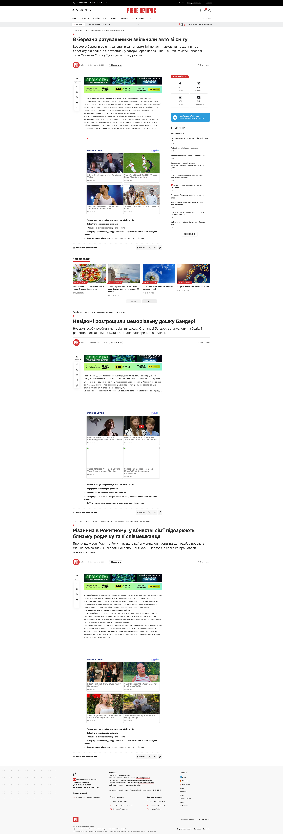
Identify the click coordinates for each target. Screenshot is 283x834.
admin (83, 65)
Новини (77, 34)
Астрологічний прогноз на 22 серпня (193, 286)
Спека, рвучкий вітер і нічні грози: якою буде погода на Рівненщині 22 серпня (123, 289)
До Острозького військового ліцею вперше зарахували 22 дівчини (115, 238)
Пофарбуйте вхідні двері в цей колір (102, 224)
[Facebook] (180, 87)
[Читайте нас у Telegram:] (175, 117)
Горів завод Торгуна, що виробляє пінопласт (187, 195)
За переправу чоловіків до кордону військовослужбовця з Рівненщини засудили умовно (187, 165)
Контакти (209, 3)
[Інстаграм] (86, 10)
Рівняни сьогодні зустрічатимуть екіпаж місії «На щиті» (110, 220)
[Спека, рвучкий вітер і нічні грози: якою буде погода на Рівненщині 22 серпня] (124, 273)
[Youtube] (199, 100)
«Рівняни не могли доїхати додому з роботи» (106, 228)
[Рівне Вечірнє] (75, 819)
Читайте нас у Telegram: (189, 116)
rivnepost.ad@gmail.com (133, 785)
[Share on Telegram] (76, 102)
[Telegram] (90, 10)
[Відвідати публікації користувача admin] (76, 65)
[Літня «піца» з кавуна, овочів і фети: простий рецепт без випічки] (89, 273)
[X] (77, 10)
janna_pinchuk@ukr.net (146, 782)
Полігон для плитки (93, 24)
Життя (76, 282)
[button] (201, 10)
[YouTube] (82, 10)
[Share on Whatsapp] (76, 97)
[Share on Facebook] (76, 86)
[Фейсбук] (73, 10)
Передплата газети (194, 3)
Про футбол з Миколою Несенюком (199, 24)
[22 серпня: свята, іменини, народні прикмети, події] (159, 273)
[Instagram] (180, 100)
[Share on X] (76, 92)
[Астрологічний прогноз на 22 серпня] (193, 273)
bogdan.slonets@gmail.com (142, 780)
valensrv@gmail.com (143, 778)
